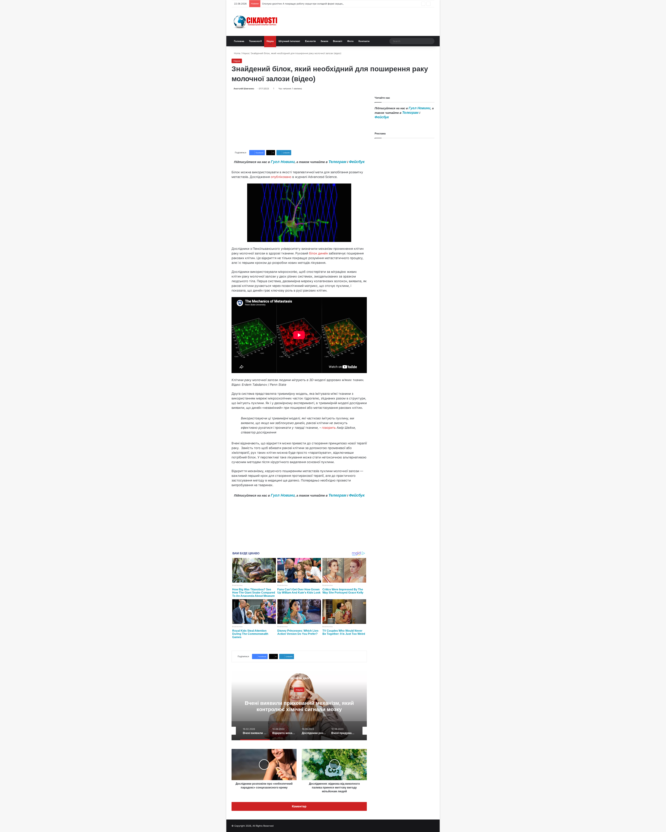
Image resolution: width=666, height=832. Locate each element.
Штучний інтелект (289, 41)
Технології (255, 41)
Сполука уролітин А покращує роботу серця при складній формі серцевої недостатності (311, 3)
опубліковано (281, 177)
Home (236, 53)
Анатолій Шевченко (244, 88)
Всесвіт (337, 41)
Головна (239, 41)
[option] (299, 705)
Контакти (364, 41)
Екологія (310, 41)
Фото (350, 41)
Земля (324, 41)
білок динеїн (318, 253)
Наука (270, 41)
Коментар (299, 806)
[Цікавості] (256, 21)
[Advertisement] (299, 120)
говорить (329, 427)
